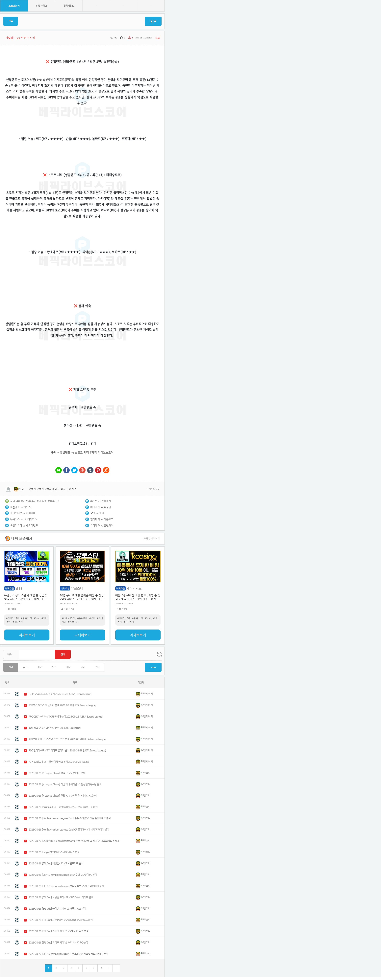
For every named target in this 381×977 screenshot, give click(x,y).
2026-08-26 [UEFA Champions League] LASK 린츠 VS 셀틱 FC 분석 (63, 874)
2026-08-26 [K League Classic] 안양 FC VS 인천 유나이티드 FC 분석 (62, 795)
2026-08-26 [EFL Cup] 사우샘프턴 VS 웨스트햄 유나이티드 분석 (60, 919)
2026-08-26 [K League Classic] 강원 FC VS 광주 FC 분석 (57, 772)
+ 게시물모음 (153, 489)
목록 (11, 21)
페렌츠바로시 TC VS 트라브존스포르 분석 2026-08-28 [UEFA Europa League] (67, 739)
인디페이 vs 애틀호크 (101, 519)
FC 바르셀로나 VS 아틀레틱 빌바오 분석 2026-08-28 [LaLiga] (59, 761)
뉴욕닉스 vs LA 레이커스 (23, 519)
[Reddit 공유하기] (106, 470)
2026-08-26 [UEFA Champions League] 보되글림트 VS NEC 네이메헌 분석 (66, 885)
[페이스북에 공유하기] (66, 470)
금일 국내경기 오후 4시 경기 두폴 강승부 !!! (34, 501)
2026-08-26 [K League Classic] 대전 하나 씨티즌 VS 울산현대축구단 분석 (65, 784)
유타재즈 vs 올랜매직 (101, 525)
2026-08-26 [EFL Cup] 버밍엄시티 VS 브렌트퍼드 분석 (56, 863)
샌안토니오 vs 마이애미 (23, 513)
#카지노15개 (12, 618)
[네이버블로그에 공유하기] (58, 470)
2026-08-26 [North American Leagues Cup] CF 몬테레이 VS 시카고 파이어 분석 (69, 829)
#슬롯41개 (26, 618)
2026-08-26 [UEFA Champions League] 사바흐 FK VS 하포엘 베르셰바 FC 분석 (68, 953)
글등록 (153, 21)
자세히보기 (27, 635)
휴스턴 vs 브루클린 (100, 501)
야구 (39, 667)
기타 (97, 667)
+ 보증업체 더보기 (151, 538)
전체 (11, 667)
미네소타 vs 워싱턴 (100, 507)
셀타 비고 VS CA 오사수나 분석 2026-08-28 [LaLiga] (55, 727)
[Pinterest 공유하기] (98, 470)
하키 (83, 667)
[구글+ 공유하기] (82, 470)
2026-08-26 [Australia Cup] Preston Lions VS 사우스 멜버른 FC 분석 (63, 806)
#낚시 (36, 618)
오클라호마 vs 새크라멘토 (24, 525)
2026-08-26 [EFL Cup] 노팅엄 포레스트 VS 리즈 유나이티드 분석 (61, 897)
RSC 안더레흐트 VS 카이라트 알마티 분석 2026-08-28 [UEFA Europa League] (67, 750)
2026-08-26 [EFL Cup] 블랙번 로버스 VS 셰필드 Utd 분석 (57, 908)
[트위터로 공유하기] (74, 470)
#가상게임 (18, 621)
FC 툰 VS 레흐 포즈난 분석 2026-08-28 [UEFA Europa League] (60, 693)
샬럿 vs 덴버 (97, 513)
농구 (54, 667)
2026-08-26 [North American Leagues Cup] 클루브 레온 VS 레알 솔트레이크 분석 (70, 818)
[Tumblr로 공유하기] (90, 470)
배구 (68, 667)
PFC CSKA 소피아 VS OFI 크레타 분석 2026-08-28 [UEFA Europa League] (66, 716)
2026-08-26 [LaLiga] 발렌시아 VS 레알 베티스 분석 (54, 852)
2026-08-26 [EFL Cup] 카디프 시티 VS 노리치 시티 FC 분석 (58, 942)
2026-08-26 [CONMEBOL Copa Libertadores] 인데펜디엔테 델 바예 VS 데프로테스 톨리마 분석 (75, 840)
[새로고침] (159, 654)
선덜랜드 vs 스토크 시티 (74, 452)
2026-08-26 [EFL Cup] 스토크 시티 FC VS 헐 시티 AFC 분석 (58, 931)
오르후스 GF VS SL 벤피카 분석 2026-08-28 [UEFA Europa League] (62, 705)
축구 (25, 667)
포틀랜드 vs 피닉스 (20, 507)
